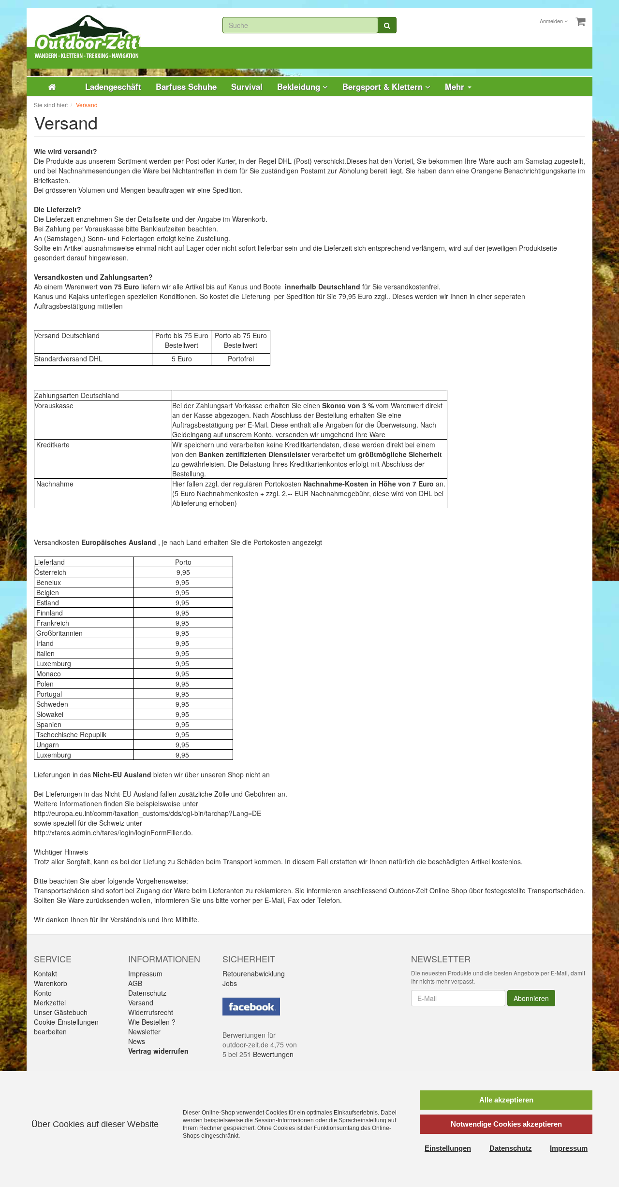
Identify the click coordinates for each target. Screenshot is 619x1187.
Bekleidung (300, 86)
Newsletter (144, 1031)
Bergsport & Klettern (383, 86)
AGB (135, 983)
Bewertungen (273, 1054)
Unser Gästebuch (61, 1012)
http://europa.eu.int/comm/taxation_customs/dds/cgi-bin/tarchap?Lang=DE (147, 813)
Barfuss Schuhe (186, 86)
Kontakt (45, 973)
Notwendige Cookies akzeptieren (506, 1124)
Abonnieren (531, 998)
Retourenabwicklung (253, 973)
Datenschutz (147, 993)
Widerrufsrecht (150, 1012)
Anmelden (552, 21)
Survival (247, 86)
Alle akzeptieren (506, 1100)
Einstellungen (448, 1148)
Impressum (145, 973)
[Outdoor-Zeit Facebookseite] (251, 1005)
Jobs (229, 983)
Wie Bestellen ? (152, 1022)
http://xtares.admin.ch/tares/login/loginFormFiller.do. (113, 832)
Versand (140, 1002)
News (136, 1041)
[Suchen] (387, 25)
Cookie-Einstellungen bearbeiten (66, 1026)
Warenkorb (50, 983)
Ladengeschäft (113, 86)
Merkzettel (50, 1002)
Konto (43, 993)
